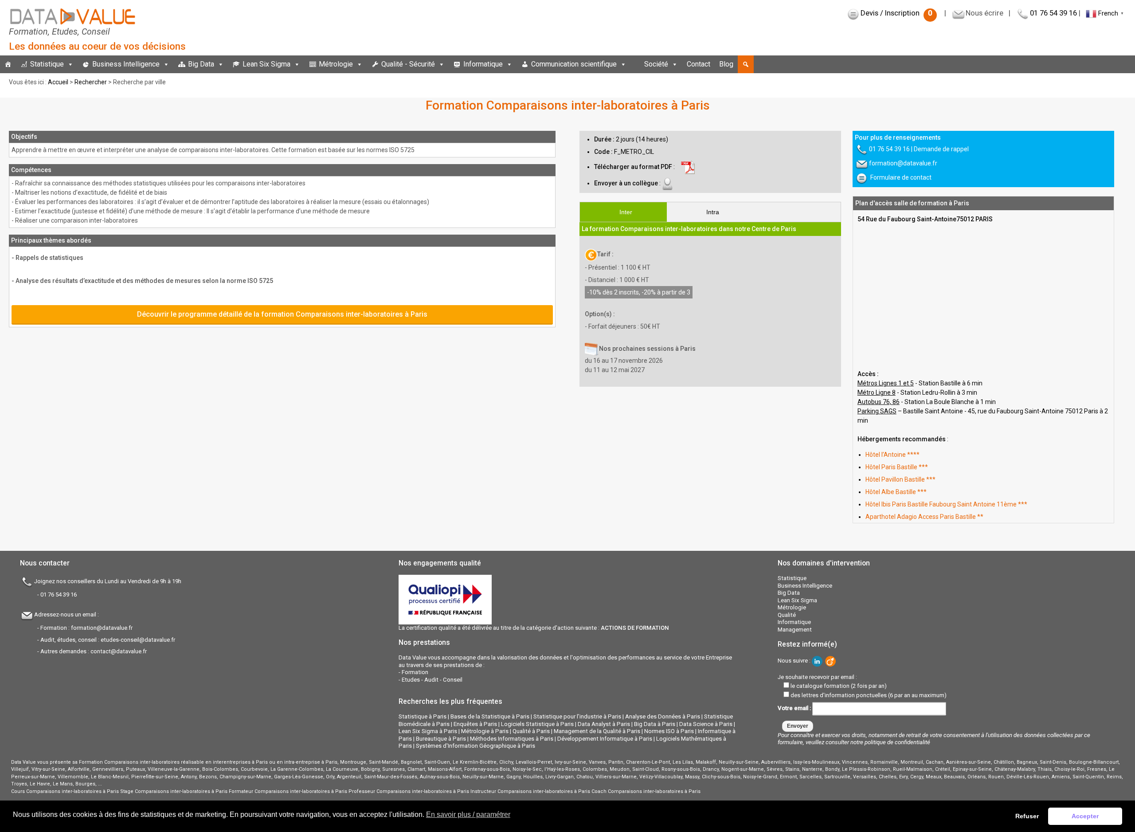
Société (656, 64)
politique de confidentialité (897, 742)
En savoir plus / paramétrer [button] (468, 814)
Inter (625, 212)
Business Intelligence (126, 64)
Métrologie (336, 64)
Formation (415, 672)
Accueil (58, 82)
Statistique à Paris (422, 716)
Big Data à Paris (654, 724)
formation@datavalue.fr (903, 163)
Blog (726, 64)
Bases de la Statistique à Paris (489, 716)
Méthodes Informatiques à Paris (511, 738)
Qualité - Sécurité (408, 64)
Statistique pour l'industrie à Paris (577, 716)
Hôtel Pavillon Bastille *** (900, 479)
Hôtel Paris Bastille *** (896, 467)
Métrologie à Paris (485, 731)
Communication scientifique (574, 64)
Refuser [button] (1027, 816)
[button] (746, 64)
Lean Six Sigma (266, 64)
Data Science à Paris (705, 724)
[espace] (635, 64)
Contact (698, 64)
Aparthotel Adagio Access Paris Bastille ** (924, 516)
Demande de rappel (941, 149)
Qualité (787, 615)
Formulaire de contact (900, 177)
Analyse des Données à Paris (662, 716)
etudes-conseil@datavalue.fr (138, 639)
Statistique (47, 64)
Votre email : (795, 708)
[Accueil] (8, 64)
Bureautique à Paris (441, 738)
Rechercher (90, 82)
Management (795, 629)
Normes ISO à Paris (669, 731)
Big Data (201, 64)
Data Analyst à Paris (604, 724)
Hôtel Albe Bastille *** (896, 491)
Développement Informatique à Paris (604, 738)
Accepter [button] (1085, 816)
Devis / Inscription (896, 12)
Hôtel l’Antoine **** (892, 454)
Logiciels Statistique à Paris (537, 724)
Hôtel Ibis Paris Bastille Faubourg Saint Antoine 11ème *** (946, 504)
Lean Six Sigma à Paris (428, 731)
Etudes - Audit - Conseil (432, 679)
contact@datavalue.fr (118, 651)
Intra (712, 212)
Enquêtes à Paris (475, 724)
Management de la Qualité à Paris (597, 731)
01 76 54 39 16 (1053, 12)
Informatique (483, 64)
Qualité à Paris (531, 731)
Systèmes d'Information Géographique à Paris (475, 745)
